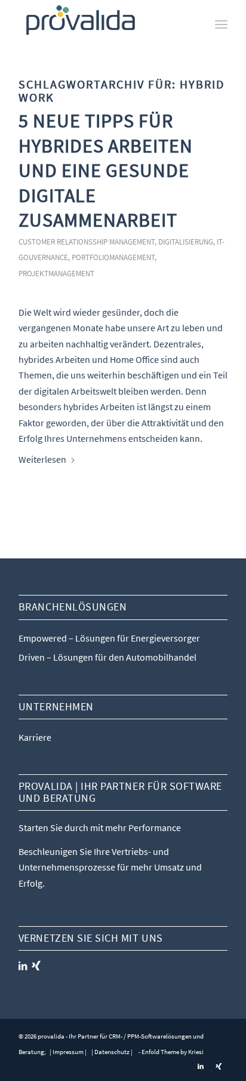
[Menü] (221, 24)
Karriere (35, 737)
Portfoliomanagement (113, 257)
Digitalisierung (185, 241)
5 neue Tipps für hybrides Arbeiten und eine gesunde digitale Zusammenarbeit (106, 170)
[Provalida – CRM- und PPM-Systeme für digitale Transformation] (102, 24)
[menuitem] (221, 24)
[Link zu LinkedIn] (201, 1066)
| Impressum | (67, 1052)
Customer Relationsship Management (87, 241)
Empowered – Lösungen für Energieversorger (109, 638)
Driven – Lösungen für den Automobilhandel (107, 657)
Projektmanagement (56, 273)
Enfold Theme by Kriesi (173, 1052)
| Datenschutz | (112, 1052)
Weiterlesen (42, 459)
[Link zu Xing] (218, 1066)
